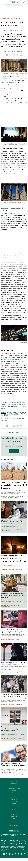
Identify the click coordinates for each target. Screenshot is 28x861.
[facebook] (4, 854)
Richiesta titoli (14, 795)
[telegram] (24, 854)
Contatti (14, 812)
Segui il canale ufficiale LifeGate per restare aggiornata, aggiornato (13, 405)
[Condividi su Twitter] (10, 55)
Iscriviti (12, 451)
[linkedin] (21, 854)
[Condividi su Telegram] (21, 55)
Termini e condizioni (14, 825)
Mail (14, 818)
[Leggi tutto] (26, 459)
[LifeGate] (14, 2)
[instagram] (18, 854)
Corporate (14, 797)
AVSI (6, 532)
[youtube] (15, 854)
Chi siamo (14, 814)
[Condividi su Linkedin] (14, 55)
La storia (14, 816)
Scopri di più (18, 432)
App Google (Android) (14, 788)
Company (14, 809)
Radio (14, 790)
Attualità (14, 781)
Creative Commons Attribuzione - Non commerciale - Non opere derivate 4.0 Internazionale (13, 414)
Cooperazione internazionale (11, 19)
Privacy (14, 821)
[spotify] (12, 854)
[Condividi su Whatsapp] (17, 55)
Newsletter (14, 783)
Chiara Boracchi (19, 30)
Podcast (14, 792)
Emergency (7, 606)
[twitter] (6, 854)
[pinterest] (9, 854)
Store (7, 2)
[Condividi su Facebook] (7, 55)
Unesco (6, 420)
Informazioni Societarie (14, 823)
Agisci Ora (14, 801)
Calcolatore (14, 799)
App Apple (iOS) (14, 786)
